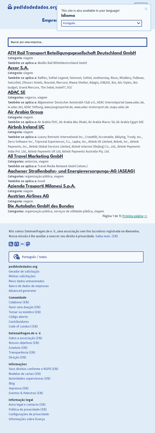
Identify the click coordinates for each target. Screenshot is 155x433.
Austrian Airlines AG (28, 196)
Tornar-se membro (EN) (25, 312)
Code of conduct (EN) (23, 326)
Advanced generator (22, 291)
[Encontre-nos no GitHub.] (16, 243)
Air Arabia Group (25, 112)
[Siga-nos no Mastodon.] (28, 243)
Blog (12, 383)
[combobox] (77, 42)
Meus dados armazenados (26, 281)
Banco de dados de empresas (29, 286)
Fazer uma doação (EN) (24, 307)
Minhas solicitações (22, 276)
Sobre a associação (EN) (25, 338)
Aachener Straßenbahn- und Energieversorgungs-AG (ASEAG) (71, 171)
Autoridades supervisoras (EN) (29, 378)
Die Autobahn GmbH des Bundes (41, 206)
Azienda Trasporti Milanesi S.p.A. (41, 186)
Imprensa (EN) (18, 388)
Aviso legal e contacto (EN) (27, 404)
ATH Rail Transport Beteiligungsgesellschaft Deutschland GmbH (72, 53)
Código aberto (18, 317)
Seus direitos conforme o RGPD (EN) (33, 369)
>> (145, 216)
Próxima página (132, 216)
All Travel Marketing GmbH (35, 156)
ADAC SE (16, 92)
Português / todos (34, 257)
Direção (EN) (17, 357)
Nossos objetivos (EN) (24, 343)
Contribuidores (19, 322)
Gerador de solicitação (24, 271)
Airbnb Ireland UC (26, 127)
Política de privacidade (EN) (27, 409)
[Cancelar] (146, 8)
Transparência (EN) (22, 352)
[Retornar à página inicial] (33, 7)
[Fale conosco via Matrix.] (22, 243)
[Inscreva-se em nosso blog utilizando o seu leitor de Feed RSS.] (11, 243)
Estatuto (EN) (18, 348)
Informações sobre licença (27, 419)
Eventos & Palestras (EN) (26, 393)
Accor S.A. (18, 68)
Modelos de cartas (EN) (25, 374)
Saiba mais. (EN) (106, 236)
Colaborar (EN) (19, 302)
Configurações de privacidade (29, 414)
